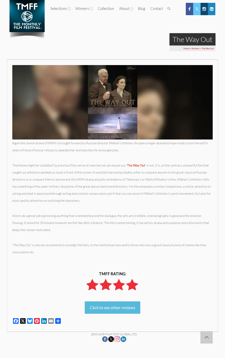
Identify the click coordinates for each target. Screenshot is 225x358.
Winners (82, 8)
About (124, 8)
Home (186, 48)
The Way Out (136, 165)
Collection (106, 8)
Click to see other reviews (112, 307)
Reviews (196, 48)
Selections (58, 8)
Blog (141, 8)
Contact (156, 8)
